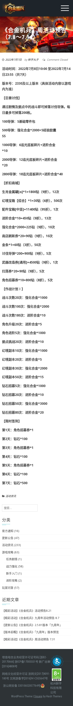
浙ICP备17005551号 (26, 661)
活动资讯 (10, 496)
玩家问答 (7, 588)
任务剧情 (11, 559)
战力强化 (11, 566)
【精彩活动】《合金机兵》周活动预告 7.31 (28, 639)
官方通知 (7, 531)
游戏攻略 (7, 552)
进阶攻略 (11, 580)
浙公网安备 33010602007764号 (22, 685)
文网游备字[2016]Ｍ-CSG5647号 (29, 678)
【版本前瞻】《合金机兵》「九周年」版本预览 (30, 632)
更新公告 (7, 538)
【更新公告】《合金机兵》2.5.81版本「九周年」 (32, 625)
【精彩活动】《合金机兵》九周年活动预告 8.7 (30, 618)
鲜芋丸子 (33, 59)
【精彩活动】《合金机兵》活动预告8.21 (27, 611)
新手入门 (11, 573)
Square (38, 696)
